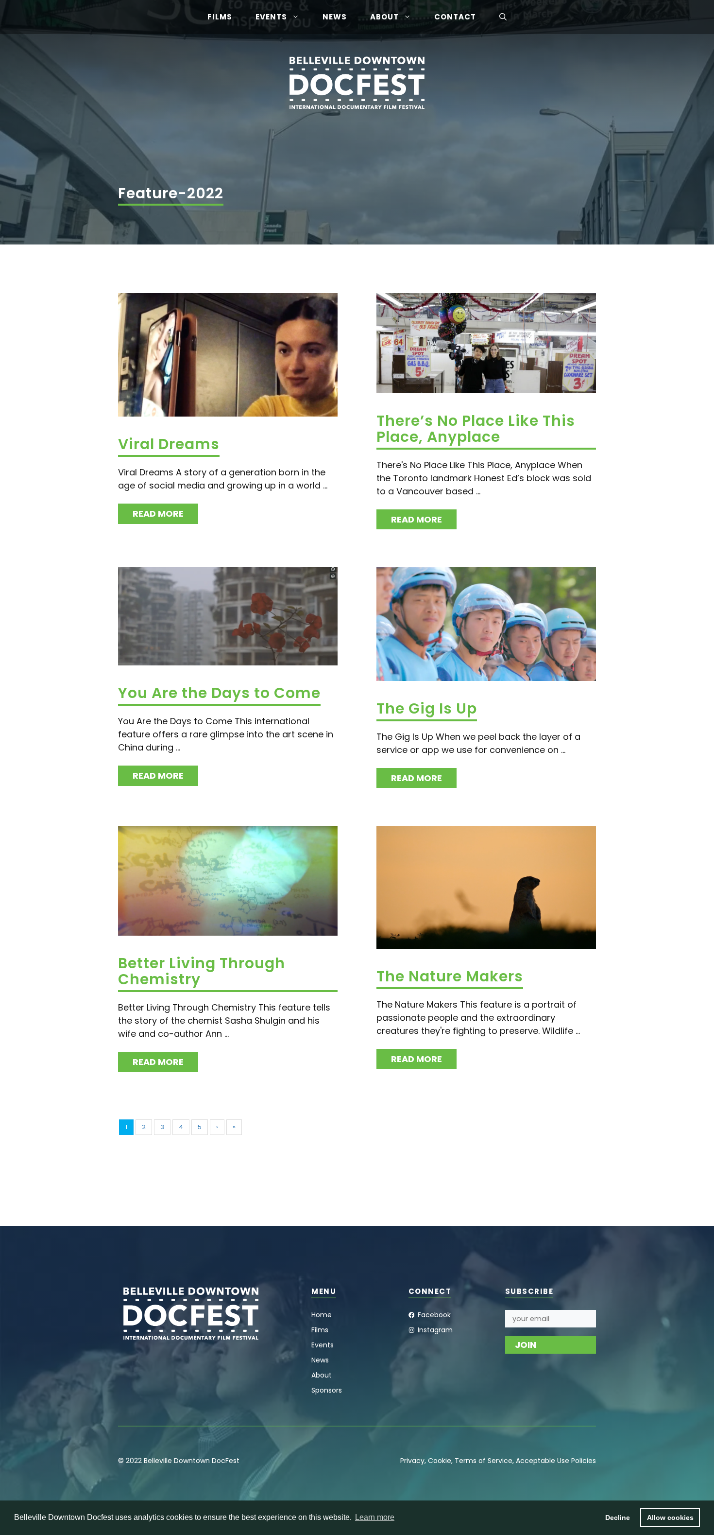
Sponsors (326, 1390)
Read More (158, 513)
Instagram (435, 1330)
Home (321, 1315)
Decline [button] (617, 1517)
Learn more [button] (374, 1517)
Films (219, 17)
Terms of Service (483, 1460)
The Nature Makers (449, 976)
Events (271, 17)
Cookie (439, 1460)
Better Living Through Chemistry (201, 971)
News (335, 17)
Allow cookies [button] (670, 1517)
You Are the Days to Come (219, 692)
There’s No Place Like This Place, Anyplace (475, 428)
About (384, 17)
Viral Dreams (169, 444)
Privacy (412, 1460)
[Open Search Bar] (503, 17)
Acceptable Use (542, 1460)
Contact (455, 17)
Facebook (434, 1315)
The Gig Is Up (426, 708)
